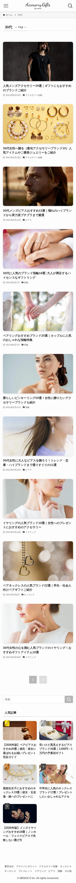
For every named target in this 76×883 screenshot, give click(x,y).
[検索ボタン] (70, 6)
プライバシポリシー (26, 866)
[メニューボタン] (6, 6)
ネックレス (66, 866)
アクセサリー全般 (48, 866)
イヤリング (40, 871)
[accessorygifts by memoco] (38, 6)
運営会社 (9, 866)
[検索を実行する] (69, 699)
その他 (68, 871)
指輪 (60, 871)
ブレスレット (25, 871)
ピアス (51, 871)
